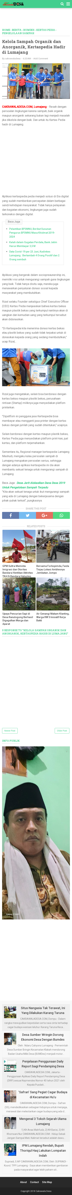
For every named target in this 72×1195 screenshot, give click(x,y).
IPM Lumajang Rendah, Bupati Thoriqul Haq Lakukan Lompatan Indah (43, 1150)
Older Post (62, 731)
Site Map (47, 1182)
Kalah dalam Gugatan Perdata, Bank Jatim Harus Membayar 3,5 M (33, 244)
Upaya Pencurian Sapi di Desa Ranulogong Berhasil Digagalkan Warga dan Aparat (17, 618)
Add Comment (40, 58)
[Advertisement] (37, 19)
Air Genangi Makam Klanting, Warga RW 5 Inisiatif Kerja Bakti (52, 617)
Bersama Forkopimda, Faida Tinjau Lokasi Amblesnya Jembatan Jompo (52, 569)
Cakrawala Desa (43, 1191)
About (23, 1182)
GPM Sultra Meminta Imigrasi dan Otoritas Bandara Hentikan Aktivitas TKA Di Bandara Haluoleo (17, 571)
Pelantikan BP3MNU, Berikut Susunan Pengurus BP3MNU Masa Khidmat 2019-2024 (32, 233)
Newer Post (9, 731)
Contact (34, 1182)
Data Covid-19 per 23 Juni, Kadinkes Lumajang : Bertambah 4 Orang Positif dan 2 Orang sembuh (34, 255)
